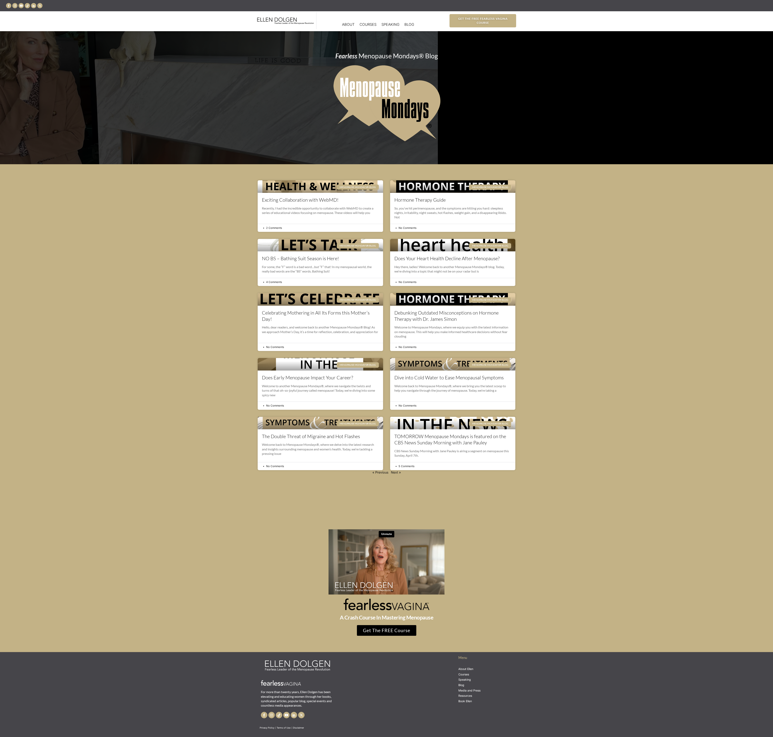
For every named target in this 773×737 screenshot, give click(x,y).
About (348, 24)
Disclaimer (299, 727)
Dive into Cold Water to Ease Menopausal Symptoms (449, 378)
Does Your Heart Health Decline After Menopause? (447, 258)
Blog (409, 24)
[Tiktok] (27, 5)
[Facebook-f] (8, 5)
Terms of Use (284, 727)
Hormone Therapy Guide (420, 200)
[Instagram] (15, 5)
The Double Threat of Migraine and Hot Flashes (311, 436)
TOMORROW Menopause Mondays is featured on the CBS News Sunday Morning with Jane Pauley (450, 439)
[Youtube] (21, 5)
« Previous (380, 472)
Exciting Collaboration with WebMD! (300, 200)
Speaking (390, 24)
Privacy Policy (267, 727)
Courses (368, 24)
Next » (396, 472)
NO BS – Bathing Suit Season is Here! (300, 258)
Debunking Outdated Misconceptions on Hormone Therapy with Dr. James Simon (446, 316)
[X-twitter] (39, 5)
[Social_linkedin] (33, 5)
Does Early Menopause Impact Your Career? (307, 378)
